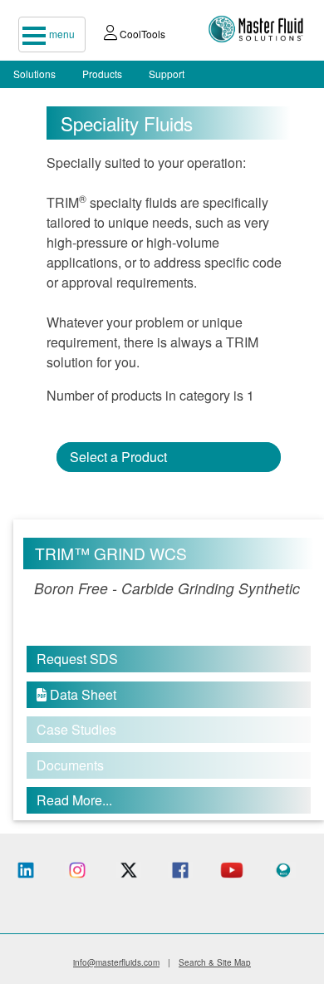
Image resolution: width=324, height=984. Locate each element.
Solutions (34, 73)
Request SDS (77, 658)
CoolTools (141, 34)
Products (102, 73)
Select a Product (118, 456)
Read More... (74, 799)
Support (166, 73)
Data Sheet (76, 694)
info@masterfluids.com (116, 962)
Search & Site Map (215, 962)
